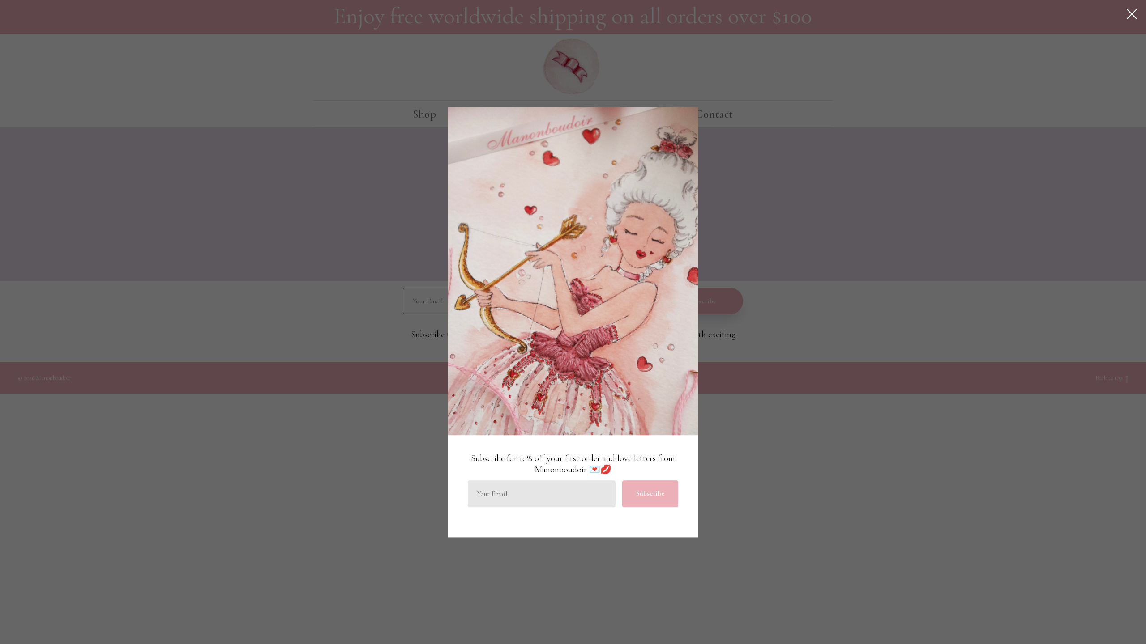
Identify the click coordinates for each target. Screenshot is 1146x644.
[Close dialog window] (1132, 14)
